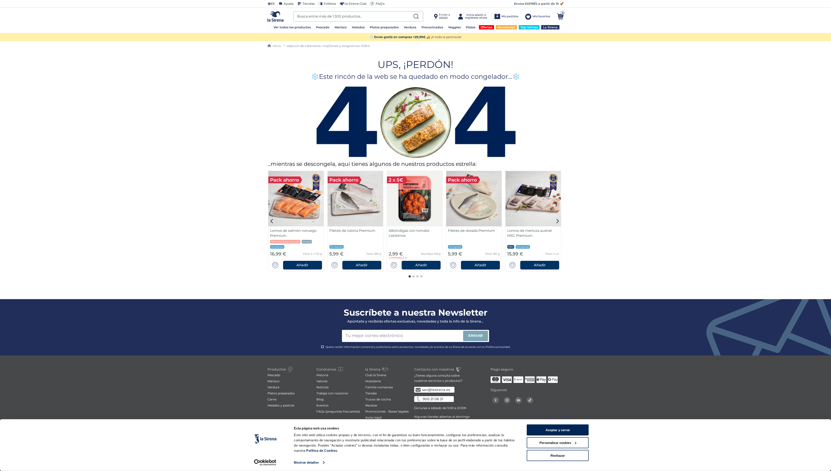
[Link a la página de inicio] (274, 46)
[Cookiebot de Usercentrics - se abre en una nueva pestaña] (265, 462)
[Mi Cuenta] (472, 16)
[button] (302, 265)
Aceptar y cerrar (558, 430)
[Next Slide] (557, 221)
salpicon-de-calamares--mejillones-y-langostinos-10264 (328, 46)
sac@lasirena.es (436, 390)
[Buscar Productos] (416, 16)
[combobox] (358, 16)
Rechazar (558, 455)
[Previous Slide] (271, 221)
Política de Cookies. (321, 450)
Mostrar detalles (306, 462)
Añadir (302, 265)
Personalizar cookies (555, 443)
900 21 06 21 (433, 399)
